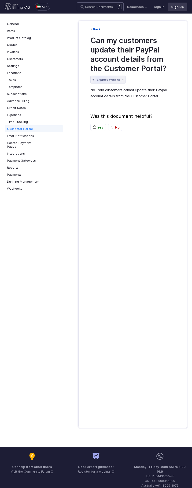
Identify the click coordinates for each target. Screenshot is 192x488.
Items (11, 31)
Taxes (11, 80)
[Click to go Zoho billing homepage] (14, 6)
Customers (15, 59)
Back (97, 29)
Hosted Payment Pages (19, 144)
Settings (13, 66)
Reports (12, 167)
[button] (40, 6)
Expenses (14, 115)
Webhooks (14, 188)
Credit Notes (16, 108)
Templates (14, 87)
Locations (14, 73)
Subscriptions (17, 94)
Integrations (16, 153)
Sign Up (177, 7)
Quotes (12, 45)
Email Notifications (20, 136)
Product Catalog (19, 38)
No (117, 127)
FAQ (27, 7)
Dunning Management (23, 181)
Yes (99, 127)
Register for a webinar (95, 471)
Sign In (159, 7)
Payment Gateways (21, 160)
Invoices (13, 52)
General (13, 24)
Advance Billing (18, 101)
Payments (14, 174)
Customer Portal (20, 129)
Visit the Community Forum (31, 471)
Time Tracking (17, 122)
